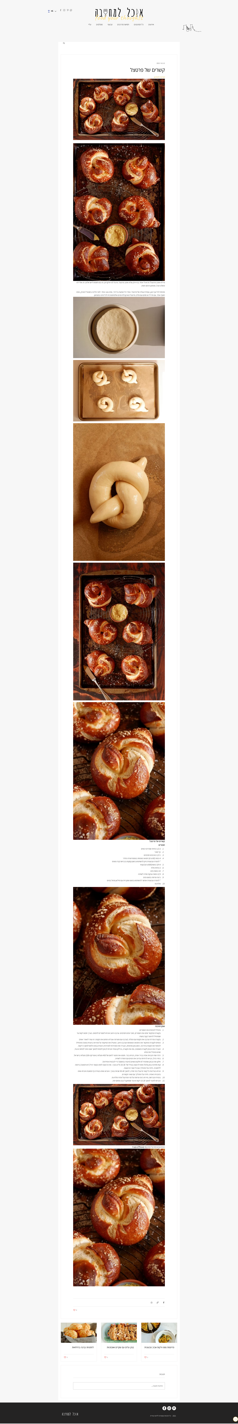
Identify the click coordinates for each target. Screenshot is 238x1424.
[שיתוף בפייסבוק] (164, 1302)
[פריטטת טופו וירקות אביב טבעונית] (159, 1333)
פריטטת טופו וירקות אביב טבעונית (159, 1347)
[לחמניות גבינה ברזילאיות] (79, 1333)
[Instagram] (64, 10)
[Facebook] (60, 10)
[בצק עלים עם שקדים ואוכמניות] (119, 1333)
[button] (64, 43)
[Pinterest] (67, 10)
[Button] (235, 1419)
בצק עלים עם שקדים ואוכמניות (120, 1347)
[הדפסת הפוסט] (151, 1302)
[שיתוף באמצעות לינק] (157, 1302)
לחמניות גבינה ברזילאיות (83, 1347)
